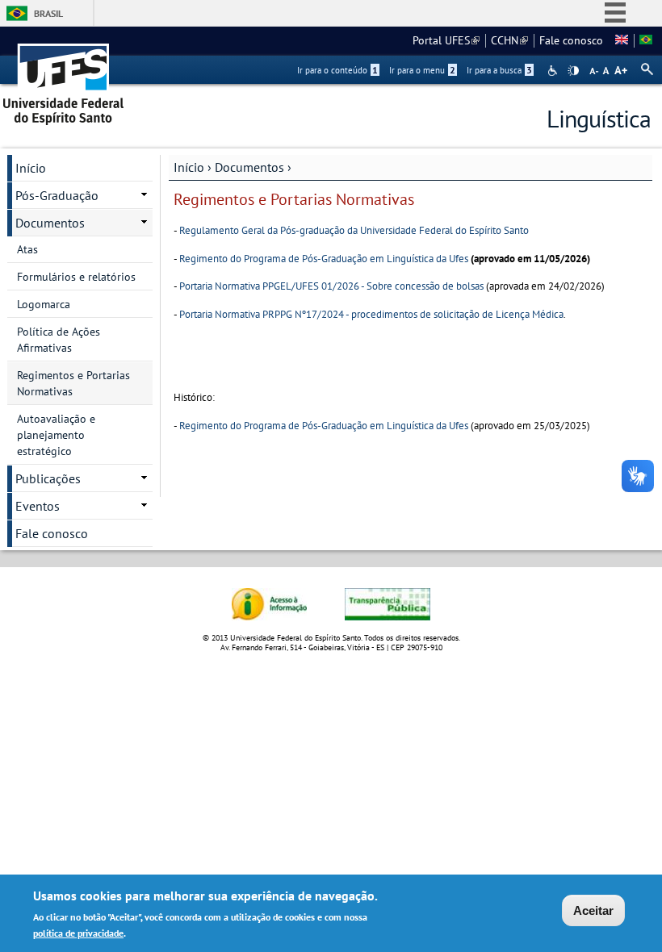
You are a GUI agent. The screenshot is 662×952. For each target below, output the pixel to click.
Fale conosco (571, 40)
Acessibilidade (554, 70)
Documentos (249, 167)
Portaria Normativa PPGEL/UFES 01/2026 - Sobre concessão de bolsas (331, 286)
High (573, 71)
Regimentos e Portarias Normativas (73, 383)
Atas (27, 249)
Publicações (48, 478)
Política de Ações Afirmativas (58, 339)
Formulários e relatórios (76, 276)
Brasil (48, 13)
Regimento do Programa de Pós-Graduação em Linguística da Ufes (323, 258)
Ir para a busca (499, 70)
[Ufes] (64, 78)
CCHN (509, 40)
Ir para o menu (422, 70)
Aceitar (593, 910)
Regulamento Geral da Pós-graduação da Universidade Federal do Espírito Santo (354, 230)
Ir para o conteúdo (337, 70)
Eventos (37, 506)
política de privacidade (78, 933)
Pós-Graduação (56, 195)
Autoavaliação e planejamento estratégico (56, 434)
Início (189, 167)
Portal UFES (446, 40)
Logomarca (43, 304)
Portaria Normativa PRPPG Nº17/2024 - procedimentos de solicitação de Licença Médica (371, 314)
